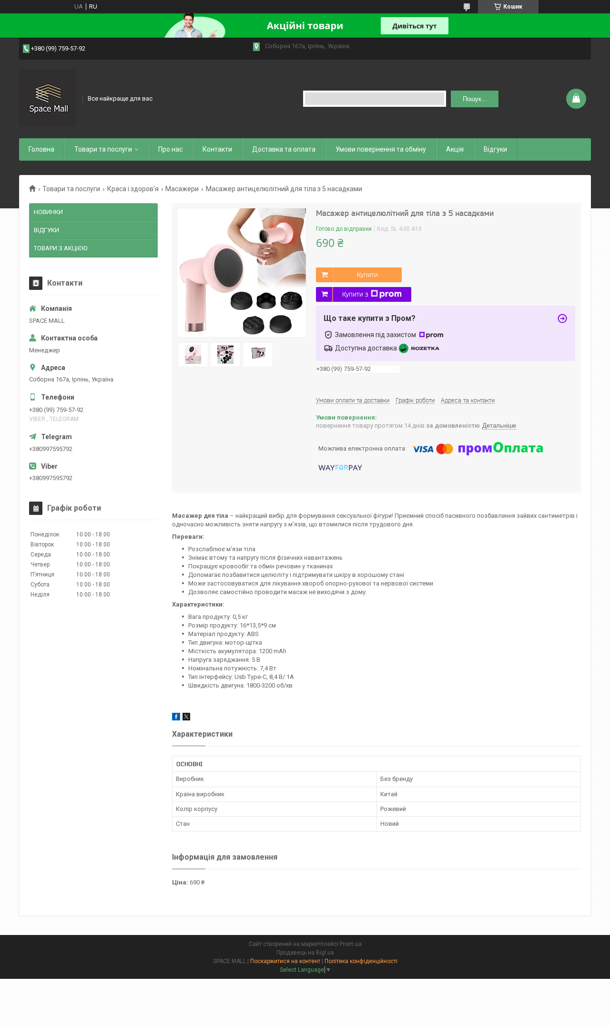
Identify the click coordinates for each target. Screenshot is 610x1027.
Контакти (217, 149)
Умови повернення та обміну (381, 149)
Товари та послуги (103, 149)
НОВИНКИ (48, 212)
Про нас (170, 149)
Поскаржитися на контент (285, 961)
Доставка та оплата (283, 149)
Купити (367, 274)
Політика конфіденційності (361, 961)
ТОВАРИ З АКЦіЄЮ (60, 248)
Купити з (355, 294)
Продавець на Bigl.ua (305, 952)
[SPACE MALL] (47, 97)
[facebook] (176, 718)
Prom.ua (351, 944)
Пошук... (475, 99)
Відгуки (495, 149)
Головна (41, 149)
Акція (455, 149)
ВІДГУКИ (46, 230)
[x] (186, 718)
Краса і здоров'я (133, 189)
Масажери (182, 189)
